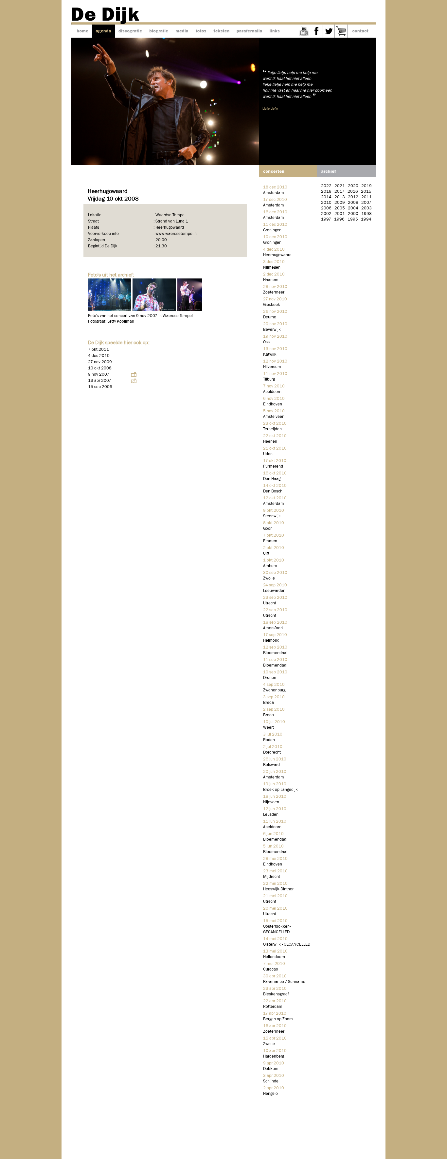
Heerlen (270, 441)
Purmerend (273, 466)
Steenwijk (272, 516)
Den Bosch (272, 491)
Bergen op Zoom (278, 1019)
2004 (353, 208)
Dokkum (270, 1069)
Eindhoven (272, 404)
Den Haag (271, 479)
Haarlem (270, 280)
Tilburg (269, 379)
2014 (326, 197)
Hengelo (270, 1094)
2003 (366, 208)
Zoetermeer (273, 292)
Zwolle (269, 578)
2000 (353, 214)
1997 (326, 219)
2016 (353, 191)
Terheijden (272, 429)
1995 (353, 219)
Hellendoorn (274, 957)
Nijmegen (271, 267)
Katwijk (270, 354)
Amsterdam (273, 193)
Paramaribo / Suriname (284, 982)
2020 (353, 186)
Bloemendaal (275, 653)
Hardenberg (273, 1056)
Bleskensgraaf (276, 994)
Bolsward (271, 765)
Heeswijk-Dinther (278, 889)
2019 (366, 186)
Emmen (270, 541)
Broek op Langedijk (280, 790)
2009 (339, 202)
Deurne (269, 317)
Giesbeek (271, 305)
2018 (326, 191)
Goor (267, 528)
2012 (353, 197)
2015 (366, 191)
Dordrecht (272, 752)
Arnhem (270, 566)
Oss (266, 342)
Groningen (272, 230)
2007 (366, 202)
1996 (339, 219)
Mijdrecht (271, 877)
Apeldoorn (272, 392)
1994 (366, 219)
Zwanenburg (274, 690)
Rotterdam (272, 1006)
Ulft (266, 553)
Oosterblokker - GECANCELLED (277, 929)
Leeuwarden (274, 591)
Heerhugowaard (277, 255)
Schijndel (271, 1081)
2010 (326, 202)
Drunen (269, 678)
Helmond (271, 640)
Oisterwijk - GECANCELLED (286, 944)
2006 (326, 208)
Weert (268, 727)
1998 (366, 214)
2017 (339, 191)
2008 (353, 202)
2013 (339, 197)
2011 (366, 197)
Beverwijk (272, 329)
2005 (339, 208)
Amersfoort (273, 628)
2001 (339, 214)
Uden (268, 454)
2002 (326, 214)
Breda (268, 702)
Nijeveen (271, 802)
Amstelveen (273, 416)
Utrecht (269, 603)
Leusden (270, 814)
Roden (269, 740)
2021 (339, 186)
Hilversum (272, 367)
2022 (326, 186)
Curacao (270, 969)
